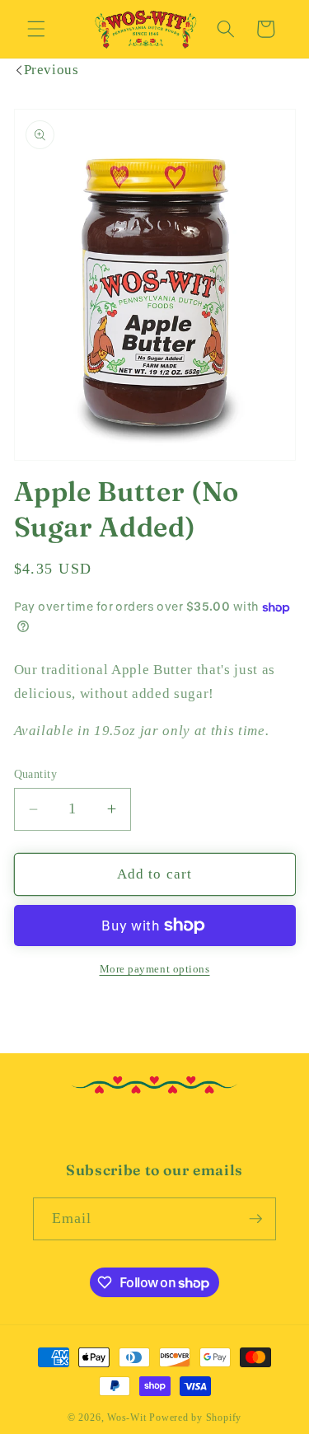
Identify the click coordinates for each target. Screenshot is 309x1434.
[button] (36, 29)
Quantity (36, 773)
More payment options (155, 969)
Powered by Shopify (195, 1417)
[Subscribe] (255, 1218)
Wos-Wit (126, 1417)
